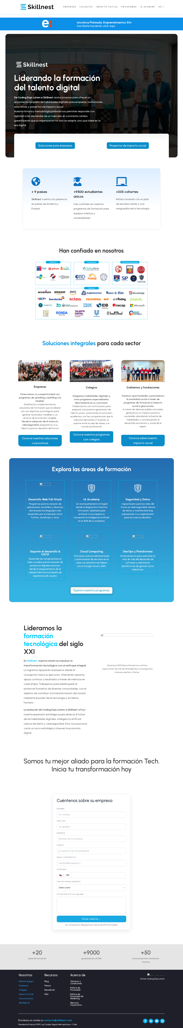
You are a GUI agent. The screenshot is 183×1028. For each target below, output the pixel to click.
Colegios (23, 990)
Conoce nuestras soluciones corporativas (40, 441)
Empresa (61, 833)
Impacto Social (26, 994)
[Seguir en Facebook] (145, 1021)
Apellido (61, 821)
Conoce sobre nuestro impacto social (143, 440)
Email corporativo (66, 857)
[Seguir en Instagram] (162, 1021)
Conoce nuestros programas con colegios (91, 437)
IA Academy (148, 7)
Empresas (23, 985)
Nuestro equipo (26, 981)
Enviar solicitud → (91, 919)
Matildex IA (24, 1003)
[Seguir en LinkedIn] (151, 1021)
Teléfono (61, 869)
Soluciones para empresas (55, 145)
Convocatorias (26, 998)
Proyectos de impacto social (128, 145)
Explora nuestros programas (91, 590)
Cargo (60, 845)
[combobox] (64, 875)
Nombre (61, 809)
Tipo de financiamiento (68, 882)
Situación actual (70, 894)
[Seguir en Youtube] (156, 1021)
